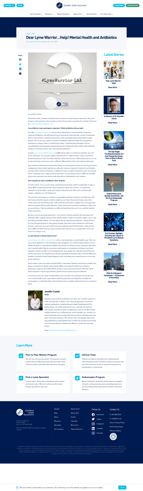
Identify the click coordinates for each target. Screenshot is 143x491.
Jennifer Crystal (34, 42)
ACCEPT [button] (122, 487)
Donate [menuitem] (56, 409)
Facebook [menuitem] (100, 415)
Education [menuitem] (57, 425)
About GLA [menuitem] (77, 14)
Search (8, 5)
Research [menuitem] (49, 14)
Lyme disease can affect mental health (42, 240)
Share (20, 55)
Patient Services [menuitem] (77, 429)
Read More (113, 87)
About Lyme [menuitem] (75, 409)
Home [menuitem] (28, 33)
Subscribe (119, 5)
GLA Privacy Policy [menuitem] (116, 427)
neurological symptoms (42, 132)
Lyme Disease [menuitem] (35, 14)
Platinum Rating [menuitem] (115, 431)
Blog (20, 5)
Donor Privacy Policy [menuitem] (117, 423)
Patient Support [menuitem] (63, 14)
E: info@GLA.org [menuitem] (115, 419)
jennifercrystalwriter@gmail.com (41, 124)
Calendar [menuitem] (74, 421)
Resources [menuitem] (75, 425)
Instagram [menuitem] (100, 424)
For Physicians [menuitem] (105, 14)
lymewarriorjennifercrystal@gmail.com (63, 330)
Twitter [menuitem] (99, 419)
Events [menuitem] (73, 417)
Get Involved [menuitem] (91, 14)
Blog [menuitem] (33, 33)
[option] (43, 361)
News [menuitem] (56, 417)
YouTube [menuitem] (100, 433)
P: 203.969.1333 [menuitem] (115, 415)
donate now (133, 5)
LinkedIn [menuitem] (100, 428)
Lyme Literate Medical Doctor (44, 153)
